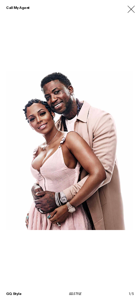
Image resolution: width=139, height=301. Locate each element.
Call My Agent (18, 8)
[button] (104, 150)
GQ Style (13, 294)
